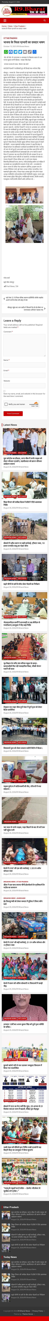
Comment (8, 332)
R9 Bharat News (23, 46)
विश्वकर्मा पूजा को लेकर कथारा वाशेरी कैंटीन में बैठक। (23, 748)
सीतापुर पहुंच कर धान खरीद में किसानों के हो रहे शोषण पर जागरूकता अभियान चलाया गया (25, 308)
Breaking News (10, 453)
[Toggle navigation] (5, 20)
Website (7, 381)
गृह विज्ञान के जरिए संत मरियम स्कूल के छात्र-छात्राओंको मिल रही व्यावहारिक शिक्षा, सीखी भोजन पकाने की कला (22, 666)
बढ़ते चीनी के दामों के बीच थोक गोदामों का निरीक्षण (22, 584)
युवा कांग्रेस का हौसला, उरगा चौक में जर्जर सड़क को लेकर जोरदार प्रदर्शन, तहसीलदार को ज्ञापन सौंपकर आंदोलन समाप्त (23, 461)
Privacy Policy (37, 1311)
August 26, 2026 (10, 467)
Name (7, 360)
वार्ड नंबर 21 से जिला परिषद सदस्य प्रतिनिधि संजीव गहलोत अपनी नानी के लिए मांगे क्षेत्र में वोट (24, 299)
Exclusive (22, 453)
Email (6, 370)
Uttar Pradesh (10, 38)
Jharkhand (20, 898)
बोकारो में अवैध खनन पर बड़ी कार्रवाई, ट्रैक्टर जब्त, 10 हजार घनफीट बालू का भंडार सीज (28, 1236)
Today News (10, 1257)
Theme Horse (27, 1314)
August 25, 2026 (10, 907)
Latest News (10, 424)
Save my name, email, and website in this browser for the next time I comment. (24, 395)
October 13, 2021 (10, 46)
